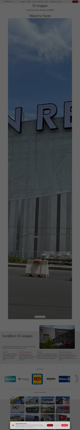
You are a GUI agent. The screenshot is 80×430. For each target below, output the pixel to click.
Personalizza (57, 425)
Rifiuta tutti (50, 425)
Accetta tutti (64, 425)
